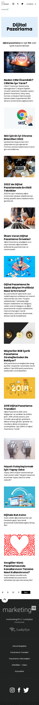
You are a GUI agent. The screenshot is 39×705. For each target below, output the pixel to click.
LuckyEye (30, 4)
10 (13, 592)
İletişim (6, 4)
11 (18, 592)
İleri (26, 592)
